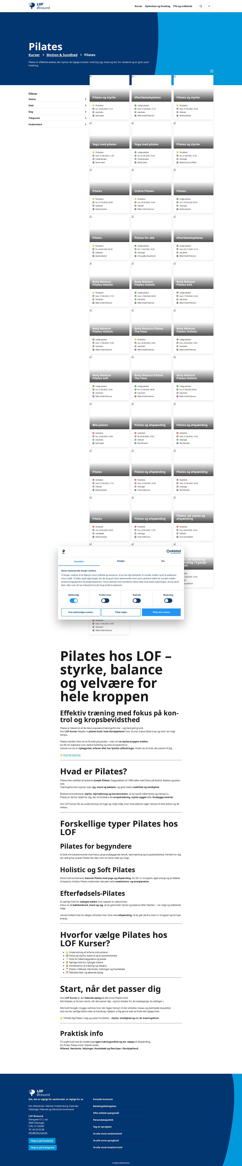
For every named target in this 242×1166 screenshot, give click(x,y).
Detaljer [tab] (121, 561)
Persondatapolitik (103, 1119)
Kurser (138, 6)
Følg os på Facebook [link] (42, 1140)
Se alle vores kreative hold (107, 1147)
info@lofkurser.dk (38, 1132)
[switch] (105, 600)
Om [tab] (163, 561)
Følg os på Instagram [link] (42, 1147)
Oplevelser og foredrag (157, 6)
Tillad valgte (121, 612)
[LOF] (49, 6)
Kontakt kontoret (103, 1099)
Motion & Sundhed (61, 55)
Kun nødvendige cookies (80, 612)
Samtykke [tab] (79, 561)
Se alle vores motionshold (107, 1133)
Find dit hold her (72, 755)
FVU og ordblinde (182, 6)
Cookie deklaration (121, 1163)
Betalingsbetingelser (104, 1106)
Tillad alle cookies (161, 612)
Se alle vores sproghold (106, 1140)
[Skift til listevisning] (211, 71)
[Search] (201, 6)
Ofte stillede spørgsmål (106, 1113)
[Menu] (209, 6)
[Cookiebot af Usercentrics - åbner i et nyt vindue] (168, 552)
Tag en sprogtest (102, 1126)
